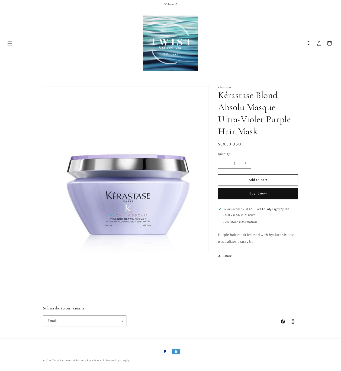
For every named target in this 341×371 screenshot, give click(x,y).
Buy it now (258, 193)
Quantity (224, 154)
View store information (240, 222)
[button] (10, 43)
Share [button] (227, 256)
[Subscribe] (121, 321)
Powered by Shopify (118, 360)
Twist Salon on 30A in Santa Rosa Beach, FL (78, 360)
